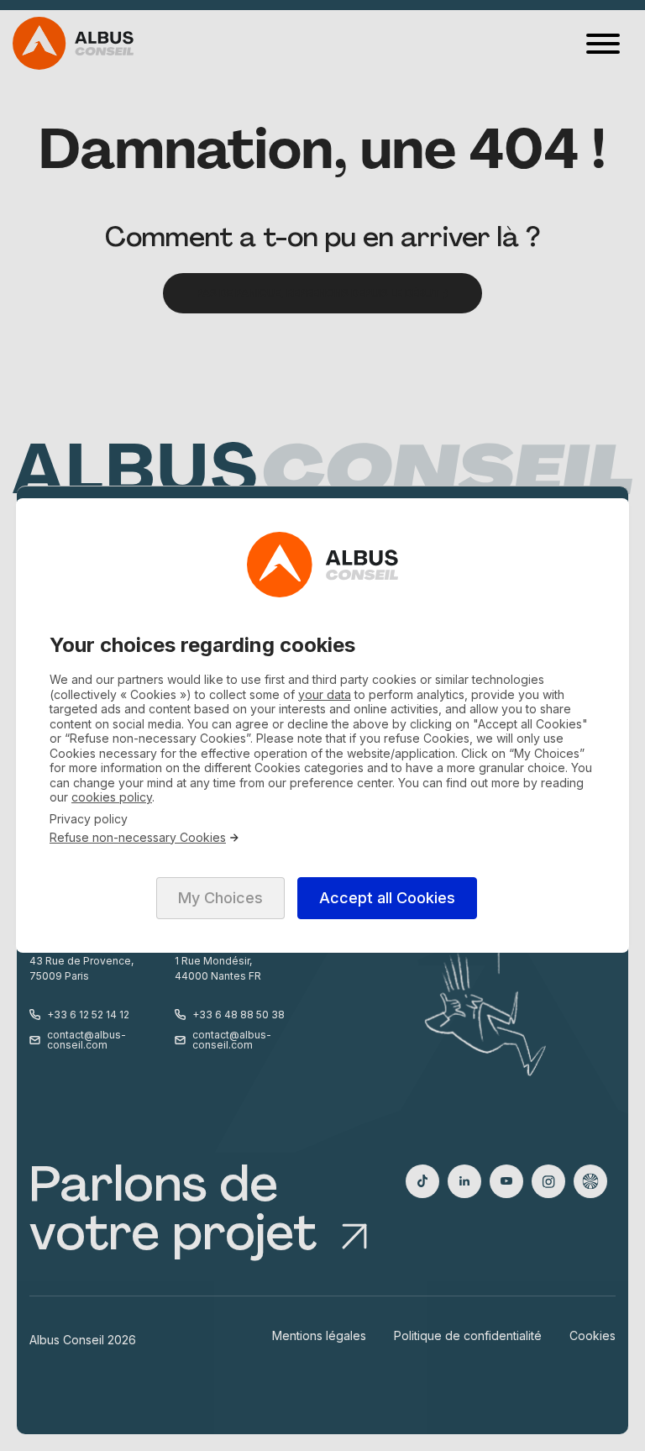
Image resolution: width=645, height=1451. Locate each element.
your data (324, 694)
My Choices (220, 898)
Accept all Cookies (387, 898)
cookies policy (111, 797)
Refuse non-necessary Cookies (138, 838)
